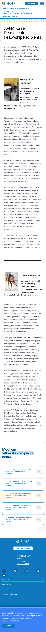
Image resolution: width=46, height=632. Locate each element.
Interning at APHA (8, 11)
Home (4, 9)
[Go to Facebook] (4, 571)
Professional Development (19, 9)
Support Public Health (23, 548)
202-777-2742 (23, 564)
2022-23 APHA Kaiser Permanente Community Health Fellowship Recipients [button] (17, 507)
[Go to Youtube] (4, 575)
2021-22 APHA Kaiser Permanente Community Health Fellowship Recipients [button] (17, 519)
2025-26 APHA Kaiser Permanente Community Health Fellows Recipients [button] (17, 472)
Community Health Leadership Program (17, 14)
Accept (8, 626)
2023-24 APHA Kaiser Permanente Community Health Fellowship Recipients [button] (17, 496)
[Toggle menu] (42, 3)
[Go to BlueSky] (15, 571)
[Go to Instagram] (26, 571)
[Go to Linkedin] (38, 571)
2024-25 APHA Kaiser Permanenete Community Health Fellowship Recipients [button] (18, 484)
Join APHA (31, 3)
